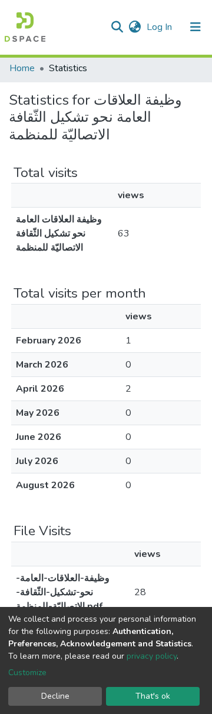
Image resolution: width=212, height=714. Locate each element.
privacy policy (152, 656)
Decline (55, 696)
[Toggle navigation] (195, 27)
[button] (134, 27)
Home (22, 68)
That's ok (152, 696)
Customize (27, 672)
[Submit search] (117, 27)
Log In (160, 27)
